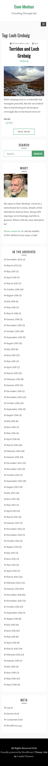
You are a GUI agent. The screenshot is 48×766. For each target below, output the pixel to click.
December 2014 (14, 391)
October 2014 (12, 403)
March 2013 (12, 517)
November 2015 (14, 325)
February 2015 (13, 379)
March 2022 (12, 265)
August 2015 (12, 343)
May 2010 (11, 678)
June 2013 (11, 499)
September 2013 (14, 481)
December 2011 (13, 595)
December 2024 (14, 259)
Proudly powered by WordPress (17, 752)
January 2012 (12, 589)
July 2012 (10, 553)
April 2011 (11, 642)
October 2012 (12, 541)
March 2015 (12, 373)
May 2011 (10, 636)
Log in (9, 707)
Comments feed (14, 719)
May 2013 (11, 505)
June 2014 (11, 427)
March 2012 (12, 577)
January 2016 (12, 319)
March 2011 (12, 648)
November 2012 (14, 535)
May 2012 (11, 565)
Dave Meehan (24, 7)
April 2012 (11, 571)
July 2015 (10, 349)
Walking (24, 61)
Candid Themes (25, 756)
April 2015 (11, 367)
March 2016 (12, 313)
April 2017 (11, 277)
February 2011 (13, 654)
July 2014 (10, 421)
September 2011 (14, 612)
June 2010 (11, 672)
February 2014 (13, 451)
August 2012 (12, 547)
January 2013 (12, 523)
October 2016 (12, 289)
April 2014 (11, 439)
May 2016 (11, 307)
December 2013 (14, 463)
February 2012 (13, 583)
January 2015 (12, 385)
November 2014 (14, 397)
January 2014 (12, 457)
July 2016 (10, 301)
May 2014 (11, 433)
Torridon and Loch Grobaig (24, 52)
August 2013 (12, 487)
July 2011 (10, 624)
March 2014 (12, 445)
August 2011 (12, 618)
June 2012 (11, 559)
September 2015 (14, 337)
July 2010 (10, 666)
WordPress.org (14, 725)
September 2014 (14, 409)
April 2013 (11, 511)
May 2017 (11, 271)
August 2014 (12, 415)
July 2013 (10, 493)
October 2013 (12, 475)
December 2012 (14, 529)
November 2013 (14, 469)
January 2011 (12, 660)
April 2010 (11, 684)
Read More (24, 132)
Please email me (12, 231)
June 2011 (10, 630)
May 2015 (11, 361)
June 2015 (11, 355)
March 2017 (12, 283)
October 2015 (12, 331)
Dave (36, 43)
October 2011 (12, 606)
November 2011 (14, 601)
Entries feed (12, 713)
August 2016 (12, 295)
